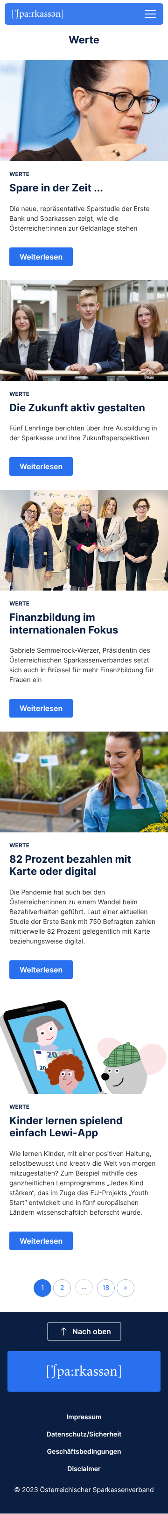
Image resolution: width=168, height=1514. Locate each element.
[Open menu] (150, 14)
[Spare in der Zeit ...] (84, 110)
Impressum (83, 1417)
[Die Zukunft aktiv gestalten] (84, 330)
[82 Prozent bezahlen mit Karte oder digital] (84, 782)
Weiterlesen (41, 256)
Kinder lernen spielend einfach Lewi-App (66, 1127)
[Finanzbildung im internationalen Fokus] (84, 540)
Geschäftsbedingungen (84, 1452)
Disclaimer (83, 1469)
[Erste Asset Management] (84, 1371)
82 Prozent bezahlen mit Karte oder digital (70, 865)
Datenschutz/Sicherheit (84, 1434)
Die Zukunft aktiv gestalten (77, 408)
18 (105, 1288)
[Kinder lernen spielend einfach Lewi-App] (84, 1043)
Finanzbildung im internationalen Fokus (63, 624)
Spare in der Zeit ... (56, 188)
